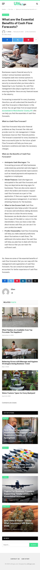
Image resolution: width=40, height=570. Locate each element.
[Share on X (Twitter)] (18, 40)
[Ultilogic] (20, 3)
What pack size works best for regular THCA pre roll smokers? (19, 465)
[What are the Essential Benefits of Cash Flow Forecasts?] (20, 56)
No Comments (31, 31)
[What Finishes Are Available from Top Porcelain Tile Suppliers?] (20, 317)
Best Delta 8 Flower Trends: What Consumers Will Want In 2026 (18, 523)
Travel (5, 477)
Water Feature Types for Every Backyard (18, 393)
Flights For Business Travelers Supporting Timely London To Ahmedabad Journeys (19, 494)
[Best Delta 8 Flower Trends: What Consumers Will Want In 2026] (20, 518)
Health (5, 418)
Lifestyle (6, 506)
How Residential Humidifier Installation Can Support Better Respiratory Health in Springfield (19, 434)
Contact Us (15, 559)
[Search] (37, 3)
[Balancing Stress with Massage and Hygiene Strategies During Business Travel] (20, 349)
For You (5, 14)
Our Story (25, 559)
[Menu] (3, 3)
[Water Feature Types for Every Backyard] (20, 380)
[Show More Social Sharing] (36, 40)
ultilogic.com (31, 564)
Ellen (9, 31)
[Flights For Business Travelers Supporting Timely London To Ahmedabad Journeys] (20, 489)
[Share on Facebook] (7, 40)
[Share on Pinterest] (28, 40)
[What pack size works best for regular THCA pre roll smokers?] (20, 460)
